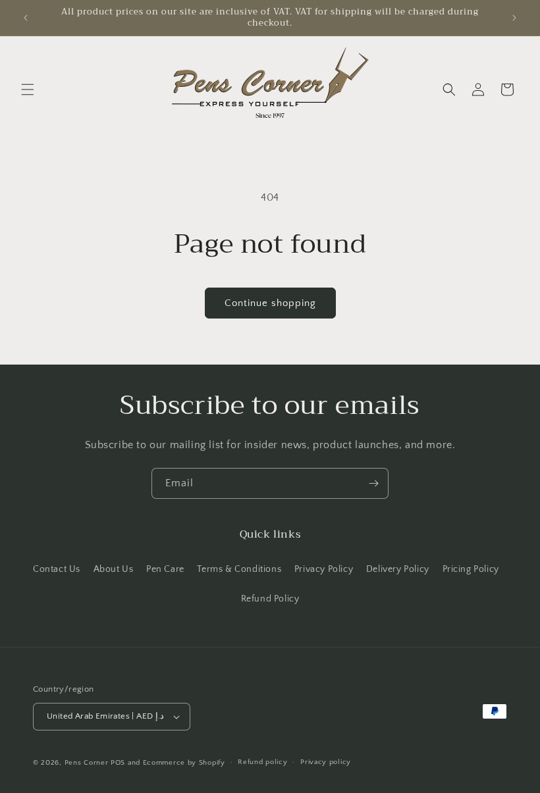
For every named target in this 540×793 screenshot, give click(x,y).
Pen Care (165, 569)
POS (118, 763)
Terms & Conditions (239, 569)
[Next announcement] (514, 17)
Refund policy (262, 762)
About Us (114, 569)
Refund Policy (270, 599)
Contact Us (56, 569)
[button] (27, 89)
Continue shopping (270, 303)
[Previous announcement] (25, 17)
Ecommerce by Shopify (184, 763)
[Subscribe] (373, 483)
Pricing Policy (471, 569)
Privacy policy (325, 762)
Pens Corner (87, 763)
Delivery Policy (397, 569)
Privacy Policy (323, 569)
